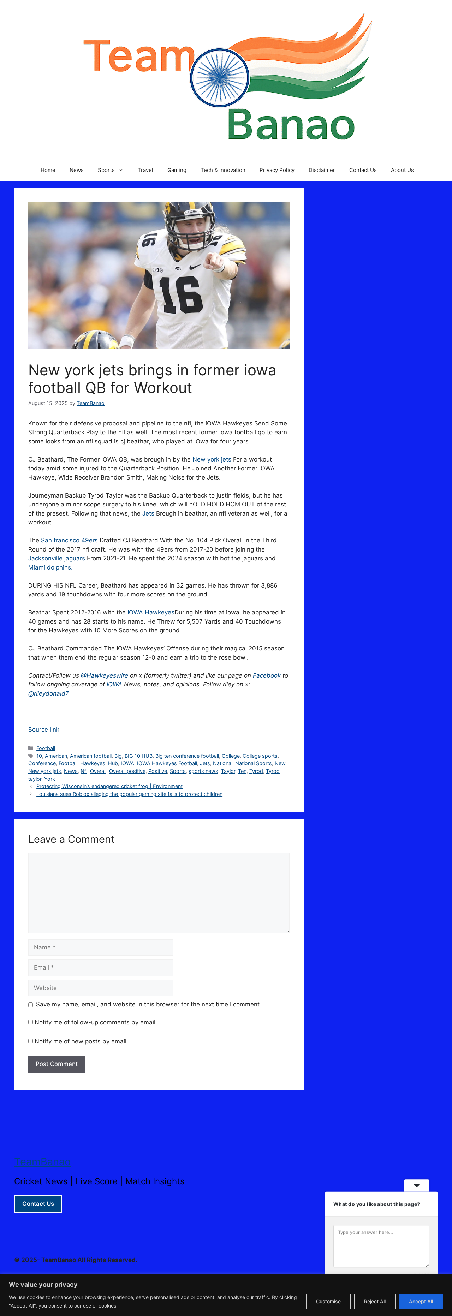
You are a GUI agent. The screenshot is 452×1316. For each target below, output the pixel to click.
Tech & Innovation (223, 170)
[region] (226, 1295)
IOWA (114, 684)
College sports (260, 756)
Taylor (228, 771)
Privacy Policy (277, 170)
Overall (98, 771)
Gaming (176, 170)
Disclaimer (322, 170)
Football (45, 748)
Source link (43, 729)
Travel (145, 170)
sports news (203, 771)
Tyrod (256, 771)
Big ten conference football (187, 756)
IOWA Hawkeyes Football (167, 763)
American (56, 756)
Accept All (421, 1301)
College (231, 756)
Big (118, 756)
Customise (328, 1301)
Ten (242, 771)
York (49, 779)
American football (91, 756)
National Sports (253, 763)
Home (48, 170)
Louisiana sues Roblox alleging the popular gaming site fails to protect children (129, 794)
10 (39, 756)
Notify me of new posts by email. (81, 1041)
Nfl (84, 771)
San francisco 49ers (69, 540)
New (280, 763)
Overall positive (127, 771)
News (77, 170)
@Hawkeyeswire (104, 675)
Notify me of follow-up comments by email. (96, 1022)
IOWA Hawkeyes (150, 612)
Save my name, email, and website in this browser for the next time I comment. (148, 1004)
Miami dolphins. (50, 567)
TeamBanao (42, 1161)
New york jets (211, 459)
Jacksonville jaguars (56, 558)
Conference (42, 763)
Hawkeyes (92, 763)
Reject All (375, 1301)
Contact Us (363, 170)
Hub (113, 763)
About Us (402, 170)
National (222, 763)
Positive (157, 771)
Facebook (267, 675)
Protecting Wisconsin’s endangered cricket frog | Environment (109, 786)
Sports (106, 170)
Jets (148, 513)
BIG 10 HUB (139, 756)
